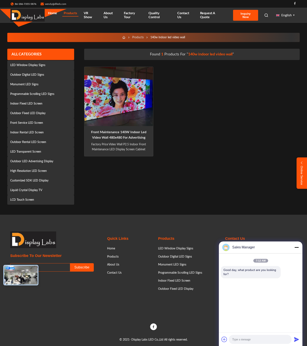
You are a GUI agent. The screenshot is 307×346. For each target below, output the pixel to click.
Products (70, 13)
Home (52, 13)
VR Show (88, 15)
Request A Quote (207, 15)
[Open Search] (266, 15)
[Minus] (296, 247)
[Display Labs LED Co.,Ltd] (27, 15)
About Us (108, 15)
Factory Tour (129, 15)
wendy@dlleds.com (55, 4)
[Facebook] (295, 4)
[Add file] (224, 339)
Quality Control (154, 15)
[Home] (124, 37)
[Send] (296, 339)
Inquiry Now (246, 15)
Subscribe (81, 267)
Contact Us (183, 15)
